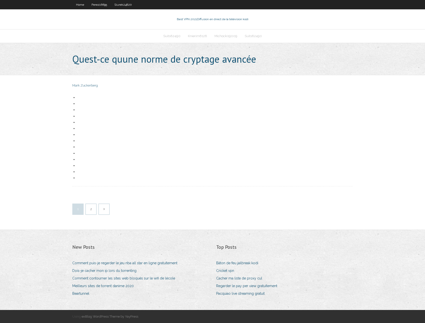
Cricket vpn (225, 271)
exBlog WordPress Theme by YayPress (110, 316)
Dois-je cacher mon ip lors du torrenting (104, 271)
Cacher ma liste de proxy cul (239, 278)
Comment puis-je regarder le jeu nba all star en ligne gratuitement (124, 263)
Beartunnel (80, 293)
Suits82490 (172, 36)
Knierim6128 (197, 36)
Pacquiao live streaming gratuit (240, 293)
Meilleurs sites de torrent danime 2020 (103, 286)
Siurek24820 (123, 4)
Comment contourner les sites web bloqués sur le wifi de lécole (123, 278)
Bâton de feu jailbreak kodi (237, 263)
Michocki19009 (225, 36)
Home (80, 4)
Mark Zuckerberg (85, 85)
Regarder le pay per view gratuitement (246, 286)
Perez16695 (99, 4)
